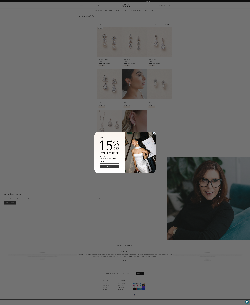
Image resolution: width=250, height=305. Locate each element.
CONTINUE (110, 166)
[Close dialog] (154, 133)
